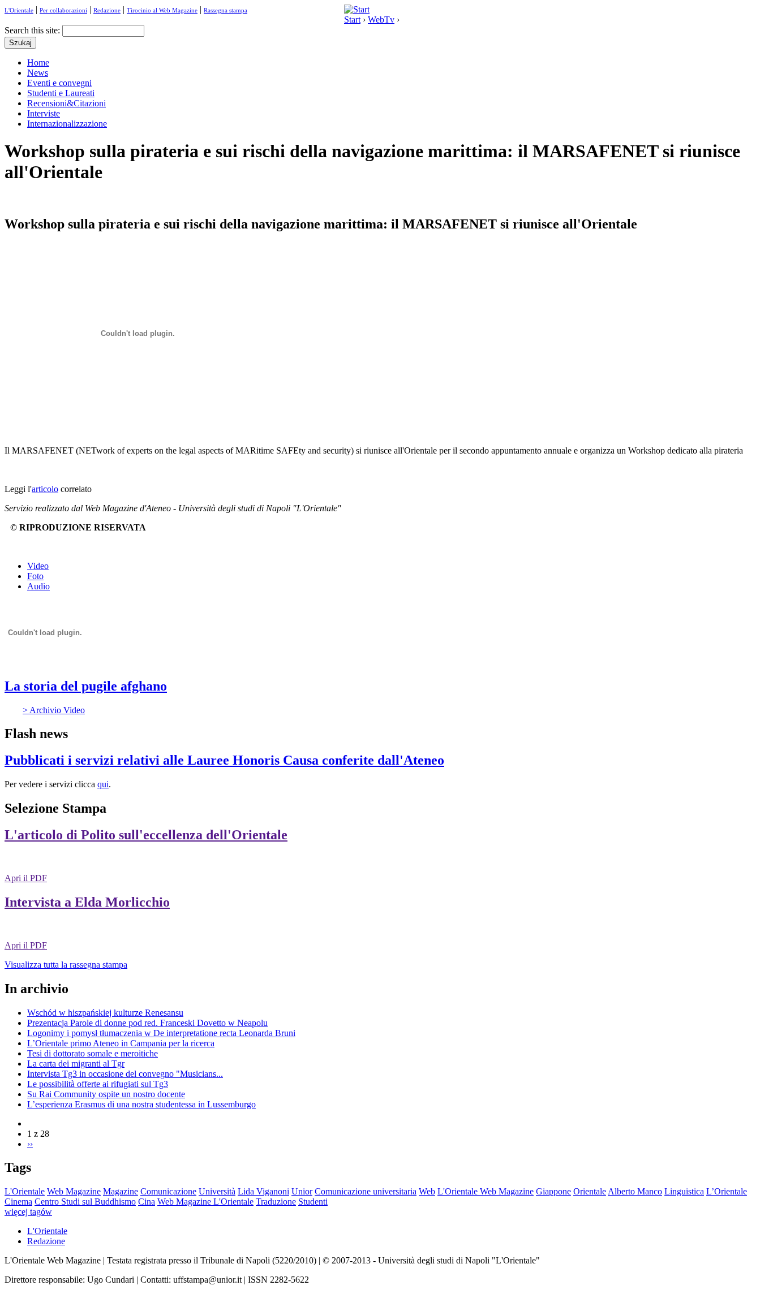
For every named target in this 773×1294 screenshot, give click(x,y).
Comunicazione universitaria (365, 1191)
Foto (35, 576)
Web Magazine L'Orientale (205, 1201)
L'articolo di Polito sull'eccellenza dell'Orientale (146, 834)
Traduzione (276, 1201)
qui (103, 784)
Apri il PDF (26, 878)
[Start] (357, 9)
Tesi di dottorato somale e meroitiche (92, 1053)
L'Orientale (19, 10)
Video (38, 566)
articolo (45, 489)
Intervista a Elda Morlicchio (87, 902)
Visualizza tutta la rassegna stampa (66, 964)
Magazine (120, 1191)
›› (30, 1144)
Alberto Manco (635, 1191)
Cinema (18, 1201)
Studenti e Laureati (61, 93)
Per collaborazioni (63, 10)
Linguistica (684, 1191)
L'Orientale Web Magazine (485, 1191)
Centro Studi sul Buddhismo (85, 1201)
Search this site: (33, 30)
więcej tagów (28, 1212)
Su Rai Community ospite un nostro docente (106, 1094)
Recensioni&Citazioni (66, 103)
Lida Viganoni (263, 1191)
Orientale (589, 1191)
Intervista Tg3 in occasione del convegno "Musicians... (125, 1074)
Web (427, 1191)
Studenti (313, 1201)
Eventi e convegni (59, 83)
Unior (301, 1191)
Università (217, 1191)
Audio (38, 586)
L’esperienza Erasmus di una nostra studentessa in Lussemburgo (141, 1104)
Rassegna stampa (225, 10)
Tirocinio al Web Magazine (162, 10)
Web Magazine (74, 1191)
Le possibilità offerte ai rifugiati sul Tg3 (97, 1084)
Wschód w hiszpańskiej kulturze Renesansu (105, 1012)
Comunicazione (168, 1191)
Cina (146, 1201)
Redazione (107, 10)
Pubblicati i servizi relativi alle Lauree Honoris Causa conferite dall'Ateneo (224, 760)
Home (38, 62)
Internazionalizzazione (67, 123)
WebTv (381, 19)
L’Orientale (726, 1191)
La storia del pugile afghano (86, 686)
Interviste (43, 113)
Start (352, 19)
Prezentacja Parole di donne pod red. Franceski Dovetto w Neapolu (147, 1023)
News (37, 72)
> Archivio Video (54, 710)
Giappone (553, 1191)
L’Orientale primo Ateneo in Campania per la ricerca (120, 1043)
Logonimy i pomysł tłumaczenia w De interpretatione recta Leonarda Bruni (161, 1033)
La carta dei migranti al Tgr (75, 1063)
